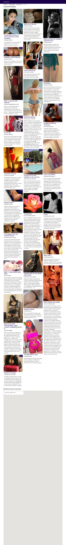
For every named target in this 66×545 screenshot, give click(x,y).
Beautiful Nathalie (29, 117)
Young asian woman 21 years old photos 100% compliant (11, 36)
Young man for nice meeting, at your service (31, 176)
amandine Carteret (10, 174)
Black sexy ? (48, 255)
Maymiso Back (9, 202)
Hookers (5, 4)
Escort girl (7, 133)
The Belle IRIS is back (31, 354)
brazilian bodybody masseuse (50, 124)
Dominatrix (47, 83)
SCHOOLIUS (6, 1)
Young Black (28, 214)
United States (12, 4)
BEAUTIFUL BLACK (30, 24)
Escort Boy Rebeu (49, 174)
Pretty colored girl (30, 70)
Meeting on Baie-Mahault (12, 57)
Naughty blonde (29, 309)
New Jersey (19, 4)
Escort (46, 214)
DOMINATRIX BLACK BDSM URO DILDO (33, 274)
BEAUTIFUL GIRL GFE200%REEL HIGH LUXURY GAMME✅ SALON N (13, 326)
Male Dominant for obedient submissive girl (53, 39)
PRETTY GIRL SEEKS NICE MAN (12, 273)
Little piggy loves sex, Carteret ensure (11, 234)
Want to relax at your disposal (11, 101)
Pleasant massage (10, 373)
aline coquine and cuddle (52, 302)
